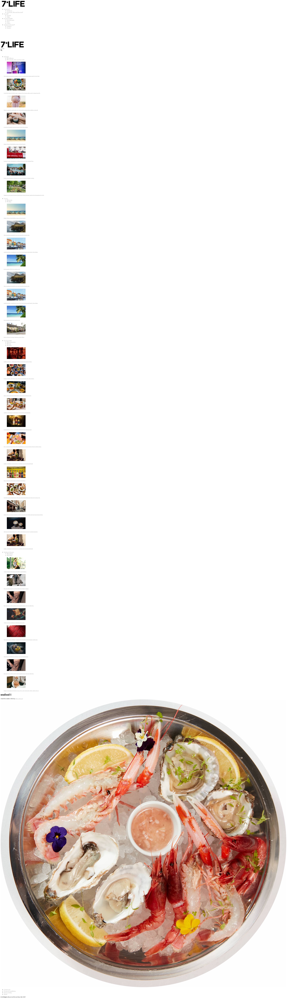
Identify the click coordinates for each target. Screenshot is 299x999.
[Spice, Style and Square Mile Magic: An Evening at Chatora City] (16, 392)
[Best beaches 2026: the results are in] (16, 266)
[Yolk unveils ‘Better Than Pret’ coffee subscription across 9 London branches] (16, 528)
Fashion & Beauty (9, 25)
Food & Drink (8, 18)
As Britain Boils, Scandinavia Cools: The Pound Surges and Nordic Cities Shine (21, 252)
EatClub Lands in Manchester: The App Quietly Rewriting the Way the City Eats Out (22, 497)
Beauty (9, 28)
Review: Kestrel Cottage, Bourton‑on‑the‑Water (14, 337)
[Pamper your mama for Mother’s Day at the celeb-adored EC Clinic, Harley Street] (16, 687)
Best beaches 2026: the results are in (12, 269)
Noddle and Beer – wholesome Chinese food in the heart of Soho (18, 361)
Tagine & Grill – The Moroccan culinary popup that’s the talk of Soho (19, 378)
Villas (8, 17)
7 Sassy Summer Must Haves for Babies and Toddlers (15, 571)
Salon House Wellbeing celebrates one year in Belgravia (16, 656)
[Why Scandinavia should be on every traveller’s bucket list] (16, 232)
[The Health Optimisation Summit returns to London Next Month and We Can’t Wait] (16, 73)
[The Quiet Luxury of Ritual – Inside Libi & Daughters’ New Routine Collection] (16, 636)
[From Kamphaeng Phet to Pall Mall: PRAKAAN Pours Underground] (16, 426)
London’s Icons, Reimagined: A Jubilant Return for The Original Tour (18, 161)
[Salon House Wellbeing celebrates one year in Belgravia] (16, 653)
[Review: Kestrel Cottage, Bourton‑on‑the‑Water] (16, 334)
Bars (8, 21)
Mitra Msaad (19, 698)
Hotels (9, 15)
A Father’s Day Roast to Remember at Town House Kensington (17, 412)
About (5, 994)
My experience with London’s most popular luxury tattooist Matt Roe (19, 605)
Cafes (8, 23)
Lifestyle (6, 9)
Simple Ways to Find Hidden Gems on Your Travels (14, 144)
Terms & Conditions (10, 991)
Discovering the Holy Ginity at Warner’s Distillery (14, 480)
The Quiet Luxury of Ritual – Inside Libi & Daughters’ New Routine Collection (20, 639)
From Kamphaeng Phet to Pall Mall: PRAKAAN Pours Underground (17, 429)
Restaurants (10, 20)
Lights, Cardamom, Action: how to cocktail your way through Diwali (18, 463)
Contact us (7, 989)
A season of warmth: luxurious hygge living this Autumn (16, 127)
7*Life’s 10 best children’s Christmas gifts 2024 (14, 622)
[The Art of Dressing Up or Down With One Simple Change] (16, 585)
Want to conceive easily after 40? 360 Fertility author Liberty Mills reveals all (21, 110)
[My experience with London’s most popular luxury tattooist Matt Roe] (16, 602)
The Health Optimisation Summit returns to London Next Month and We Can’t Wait (21, 76)
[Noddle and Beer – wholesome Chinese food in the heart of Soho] (16, 358)
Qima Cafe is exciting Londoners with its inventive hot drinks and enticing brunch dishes (23, 514)
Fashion (9, 26)
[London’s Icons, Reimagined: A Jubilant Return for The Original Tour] (16, 158)
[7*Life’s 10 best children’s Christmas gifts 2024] (16, 619)
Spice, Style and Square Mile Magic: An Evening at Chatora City (17, 395)
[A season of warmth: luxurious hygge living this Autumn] (16, 124)
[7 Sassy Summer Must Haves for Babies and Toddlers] (16, 568)
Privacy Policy (8, 992)
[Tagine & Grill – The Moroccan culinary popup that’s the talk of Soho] (16, 375)
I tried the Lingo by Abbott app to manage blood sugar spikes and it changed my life (22, 93)
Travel (6, 14)
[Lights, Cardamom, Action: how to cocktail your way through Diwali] (16, 460)
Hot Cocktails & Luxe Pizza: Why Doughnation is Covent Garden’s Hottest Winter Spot (22, 446)
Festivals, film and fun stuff (15, 12)
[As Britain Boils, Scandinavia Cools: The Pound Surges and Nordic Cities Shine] (16, 249)
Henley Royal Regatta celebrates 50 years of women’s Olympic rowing (19, 178)
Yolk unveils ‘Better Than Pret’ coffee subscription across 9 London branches (21, 531)
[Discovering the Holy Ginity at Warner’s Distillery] (16, 477)
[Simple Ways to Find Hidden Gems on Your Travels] (16, 141)
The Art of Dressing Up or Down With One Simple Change (16, 588)
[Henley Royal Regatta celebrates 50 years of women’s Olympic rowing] (16, 175)
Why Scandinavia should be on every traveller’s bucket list (16, 235)
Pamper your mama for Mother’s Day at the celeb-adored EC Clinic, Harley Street (21, 690)
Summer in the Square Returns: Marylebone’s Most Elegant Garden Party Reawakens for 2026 (24, 195)
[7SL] (12, 35)
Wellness (9, 10)
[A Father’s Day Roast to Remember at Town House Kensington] (16, 409)
